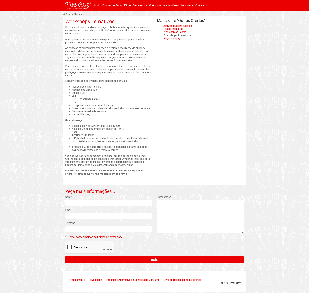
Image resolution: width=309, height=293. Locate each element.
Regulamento (77, 279)
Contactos (201, 5)
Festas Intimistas (173, 28)
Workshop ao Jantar (174, 31)
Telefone (70, 223)
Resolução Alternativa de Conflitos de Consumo (132, 279)
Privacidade (95, 279)
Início (97, 5)
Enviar (154, 259)
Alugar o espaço (172, 38)
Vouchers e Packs (112, 5)
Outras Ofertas (171, 5)
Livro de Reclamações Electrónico (182, 279)
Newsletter (187, 5)
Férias (127, 5)
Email (68, 210)
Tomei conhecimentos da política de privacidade (95, 237)
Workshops (155, 5)
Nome (68, 196)
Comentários (164, 196)
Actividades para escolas (177, 25)
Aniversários (140, 5)
